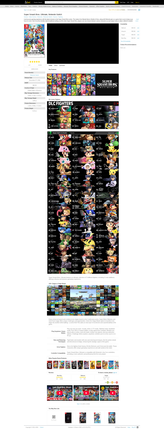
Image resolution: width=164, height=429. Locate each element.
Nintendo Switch (47, 17)
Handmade (156, 6)
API (128, 2)
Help (132, 2)
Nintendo (39, 17)
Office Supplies (100, 6)
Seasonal (91, 6)
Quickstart (62, 65)
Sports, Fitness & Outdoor (113, 6)
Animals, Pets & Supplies (70, 6)
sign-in (115, 372)
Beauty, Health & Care (45, 6)
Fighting (60, 17)
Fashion (35, 6)
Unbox (56, 65)
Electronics (24, 6)
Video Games (32, 17)
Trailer (50, 65)
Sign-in (26, 10)
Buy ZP (134, 427)
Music (11, 6)
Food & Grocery (126, 6)
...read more (137, 20)
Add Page (122, 2)
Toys (29, 6)
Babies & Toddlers (57, 6)
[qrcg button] (139, 10)
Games (17, 6)
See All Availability (125, 41)
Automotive (135, 6)
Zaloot (41, 427)
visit (138, 27)
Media (7, 6)
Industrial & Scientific (145, 6)
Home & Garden (83, 6)
